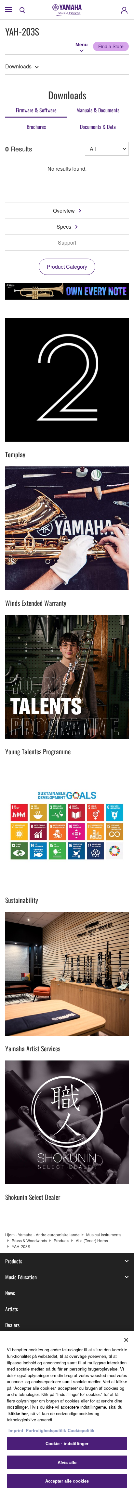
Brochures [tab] (36, 127)
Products (61, 1240)
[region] (67, 1412)
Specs (64, 226)
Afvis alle (67, 1462)
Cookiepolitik (81, 1430)
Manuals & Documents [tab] (97, 110)
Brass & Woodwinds (29, 1240)
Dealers (12, 1325)
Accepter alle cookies (67, 1481)
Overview (64, 210)
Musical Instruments (103, 1234)
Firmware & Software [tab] (36, 110)
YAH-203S (21, 1246)
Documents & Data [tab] (98, 127)
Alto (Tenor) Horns (92, 1240)
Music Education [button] (21, 1277)
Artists (11, 1309)
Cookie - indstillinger (67, 1443)
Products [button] (13, 1261)
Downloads (18, 66)
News (10, 1293)
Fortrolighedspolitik (46, 1430)
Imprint (15, 1430)
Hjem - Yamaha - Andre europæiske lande (42, 1234)
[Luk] (126, 1340)
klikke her (18, 1413)
